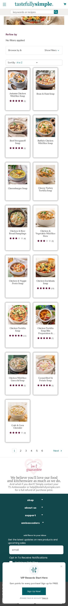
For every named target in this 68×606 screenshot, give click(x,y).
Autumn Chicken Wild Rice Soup (17, 94)
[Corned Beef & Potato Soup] (45, 364)
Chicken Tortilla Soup (18, 329)
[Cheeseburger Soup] (17, 174)
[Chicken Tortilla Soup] (17, 315)
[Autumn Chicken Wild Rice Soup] (17, 80)
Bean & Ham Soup (46, 93)
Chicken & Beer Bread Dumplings (17, 232)
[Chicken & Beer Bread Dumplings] (17, 217)
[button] (34, 50)
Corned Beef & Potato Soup (45, 379)
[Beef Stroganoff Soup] (17, 127)
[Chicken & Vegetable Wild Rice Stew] (45, 217)
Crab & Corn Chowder (17, 426)
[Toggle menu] (4, 4)
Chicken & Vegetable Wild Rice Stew (45, 233)
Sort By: (11, 62)
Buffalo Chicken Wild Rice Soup (45, 141)
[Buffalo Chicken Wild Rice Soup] (45, 127)
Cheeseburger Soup (17, 188)
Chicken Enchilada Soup (45, 282)
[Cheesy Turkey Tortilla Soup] (45, 174)
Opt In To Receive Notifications (28, 557)
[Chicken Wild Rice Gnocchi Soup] (17, 364)
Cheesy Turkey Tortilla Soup (45, 189)
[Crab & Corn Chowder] (17, 412)
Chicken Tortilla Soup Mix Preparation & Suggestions (45, 331)
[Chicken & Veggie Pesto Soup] (17, 267)
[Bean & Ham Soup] (45, 80)
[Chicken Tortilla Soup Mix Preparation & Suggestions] (45, 315)
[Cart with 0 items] (65, 4)
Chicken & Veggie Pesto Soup (17, 282)
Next (56, 450)
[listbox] (28, 62)
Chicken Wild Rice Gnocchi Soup (17, 379)
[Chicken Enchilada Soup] (45, 267)
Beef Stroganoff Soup (18, 141)
